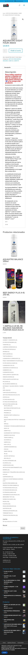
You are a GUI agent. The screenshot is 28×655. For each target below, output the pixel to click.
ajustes (13, 649)
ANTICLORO (7, 405)
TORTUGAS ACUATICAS (9, 392)
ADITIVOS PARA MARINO (12, 13)
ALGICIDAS (6, 439)
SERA (5, 423)
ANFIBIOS (5, 351)
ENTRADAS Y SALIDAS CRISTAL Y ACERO (13, 386)
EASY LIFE (6, 444)
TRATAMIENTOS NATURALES (10, 494)
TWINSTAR (5, 344)
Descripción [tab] (7, 67)
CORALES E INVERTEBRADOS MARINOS (13, 479)
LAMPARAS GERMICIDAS (9, 347)
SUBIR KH (11, 60)
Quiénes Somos (12, 642)
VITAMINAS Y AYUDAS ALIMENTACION (13, 426)
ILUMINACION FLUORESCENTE (10, 358)
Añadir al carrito (15, 50)
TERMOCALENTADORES (9, 510)
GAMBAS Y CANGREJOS (9, 340)
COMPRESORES (7, 476)
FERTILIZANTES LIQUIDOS (9, 374)
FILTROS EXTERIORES (8, 342)
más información (7, 562)
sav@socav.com (7, 560)
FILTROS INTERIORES (8, 460)
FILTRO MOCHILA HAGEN (9, 363)
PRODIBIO (6, 412)
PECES (4, 501)
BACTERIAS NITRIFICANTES (11, 408)
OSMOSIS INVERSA (7, 377)
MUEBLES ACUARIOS (8, 499)
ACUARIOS (5, 462)
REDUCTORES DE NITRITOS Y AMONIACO (14, 419)
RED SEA (6, 458)
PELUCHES (5, 381)
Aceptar (4, 652)
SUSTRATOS (6, 508)
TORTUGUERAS (7, 356)
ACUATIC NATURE (8, 456)
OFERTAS (5, 397)
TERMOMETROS (7, 513)
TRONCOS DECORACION (9, 515)
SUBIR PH (16, 60)
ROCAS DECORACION (8, 506)
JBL (5, 453)
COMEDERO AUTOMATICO (9, 367)
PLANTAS (5, 503)
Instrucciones (8, 157)
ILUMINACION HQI (7, 372)
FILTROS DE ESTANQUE (9, 401)
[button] (23, 19)
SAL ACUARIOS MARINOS (9, 383)
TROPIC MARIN (8, 437)
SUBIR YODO (7, 451)
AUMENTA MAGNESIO (9, 446)
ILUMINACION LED (7, 365)
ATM (5, 417)
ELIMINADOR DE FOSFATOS (11, 433)
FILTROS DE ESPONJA (8, 349)
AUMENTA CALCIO (8, 435)
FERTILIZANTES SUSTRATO (10, 379)
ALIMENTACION (7, 465)
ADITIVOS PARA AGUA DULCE (10, 394)
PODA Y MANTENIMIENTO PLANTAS (12, 360)
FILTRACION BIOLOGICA (9, 487)
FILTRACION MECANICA (9, 490)
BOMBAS (5, 469)
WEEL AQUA (6, 390)
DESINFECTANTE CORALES (11, 415)
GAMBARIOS (6, 370)
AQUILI (5, 428)
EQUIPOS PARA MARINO (9, 483)
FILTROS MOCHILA (7, 399)
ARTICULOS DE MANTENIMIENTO (11, 467)
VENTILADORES (7, 353)
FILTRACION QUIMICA (8, 492)
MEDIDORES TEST (7, 496)
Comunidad (21, 642)
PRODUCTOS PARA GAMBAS (10, 485)
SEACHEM (5, 60)
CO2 (4, 474)
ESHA (5, 449)
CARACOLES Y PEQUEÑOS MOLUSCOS (13, 472)
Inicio (4, 13)
